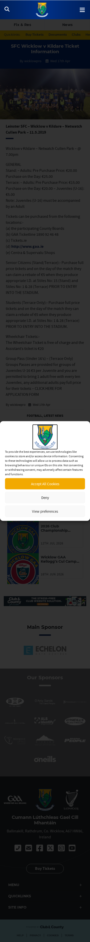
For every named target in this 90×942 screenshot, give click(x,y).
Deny (45, 497)
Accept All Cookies (45, 483)
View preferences (45, 511)
